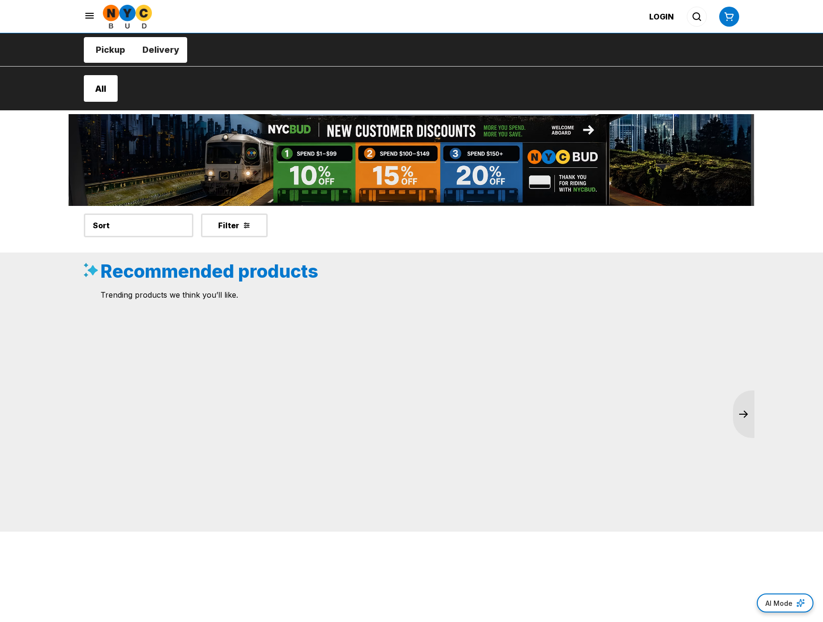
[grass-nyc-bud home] (127, 17)
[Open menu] (89, 15)
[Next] (743, 414)
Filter (228, 225)
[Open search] (697, 16)
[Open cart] (727, 16)
